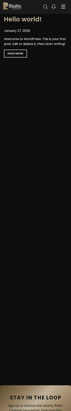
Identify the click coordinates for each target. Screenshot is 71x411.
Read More (15, 53)
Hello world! (23, 19)
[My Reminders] (54, 7)
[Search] (45, 7)
